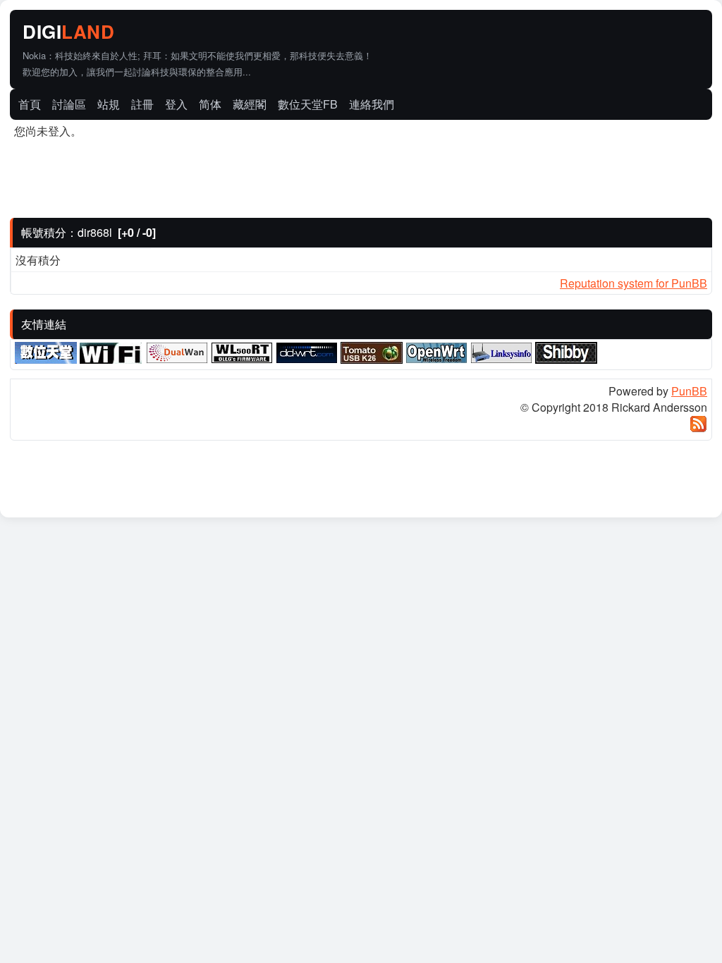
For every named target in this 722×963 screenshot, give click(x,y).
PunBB (689, 391)
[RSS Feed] (698, 428)
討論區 (69, 104)
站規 (108, 104)
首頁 (29, 104)
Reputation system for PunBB (633, 283)
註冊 (142, 104)
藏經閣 (250, 104)
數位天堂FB (308, 104)
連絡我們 (371, 104)
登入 (176, 104)
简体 (210, 104)
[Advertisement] (546, 33)
